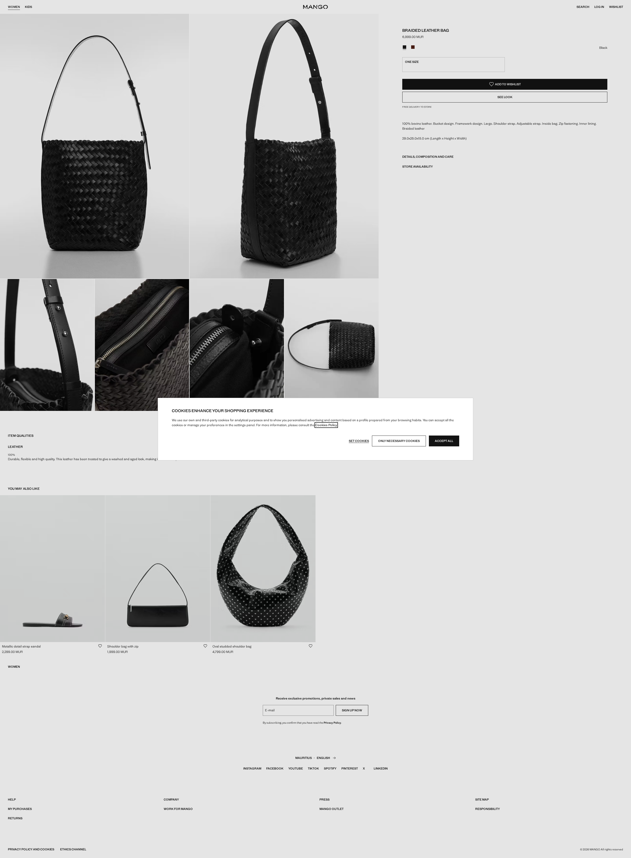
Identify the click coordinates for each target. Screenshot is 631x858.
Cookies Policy (326, 425)
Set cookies (359, 441)
